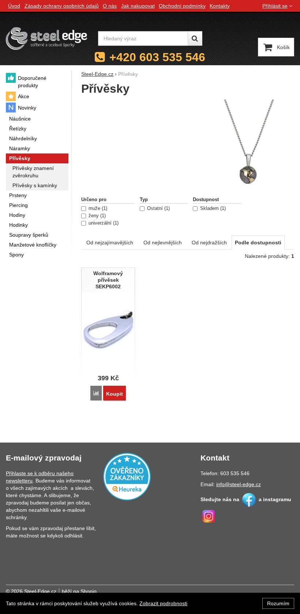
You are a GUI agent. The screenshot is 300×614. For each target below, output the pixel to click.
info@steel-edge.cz (238, 484)
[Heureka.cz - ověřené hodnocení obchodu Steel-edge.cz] (127, 476)
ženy (96, 215)
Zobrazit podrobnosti (163, 603)
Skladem (212, 208)
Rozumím (278, 603)
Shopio (88, 591)
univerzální (103, 223)
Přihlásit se (275, 6)
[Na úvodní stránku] (46, 38)
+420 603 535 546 (157, 57)
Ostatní (157, 208)
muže (97, 208)
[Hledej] (195, 38)
